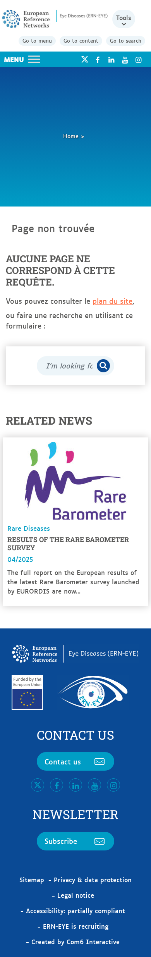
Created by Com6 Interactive (75, 941)
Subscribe (61, 841)
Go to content (80, 40)
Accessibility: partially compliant (75, 910)
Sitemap (31, 879)
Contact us (63, 761)
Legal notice (75, 895)
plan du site (112, 300)
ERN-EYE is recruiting (75, 926)
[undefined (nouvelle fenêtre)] (97, 59)
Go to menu (37, 40)
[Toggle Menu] (34, 59)
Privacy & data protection (93, 879)
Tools (123, 17)
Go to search (125, 40)
